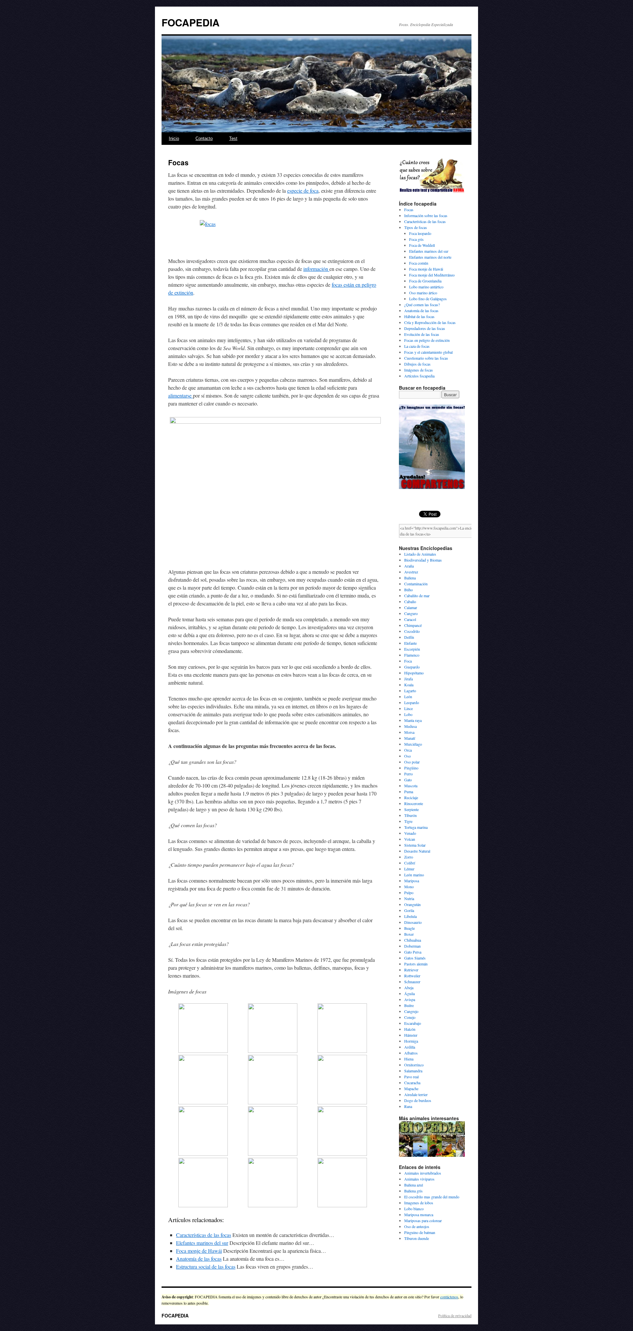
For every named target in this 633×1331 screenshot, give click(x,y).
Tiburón (410, 815)
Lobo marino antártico (426, 286)
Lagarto (410, 690)
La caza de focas (417, 346)
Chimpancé (413, 625)
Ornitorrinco (414, 1064)
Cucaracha (412, 1082)
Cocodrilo (412, 631)
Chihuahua (412, 940)
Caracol (410, 619)
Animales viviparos (419, 1179)
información (316, 268)
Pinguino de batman (419, 1232)
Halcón (409, 1029)
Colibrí (409, 862)
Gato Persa (412, 952)
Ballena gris (413, 1190)
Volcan (409, 839)
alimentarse (180, 395)
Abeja (408, 987)
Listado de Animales (420, 554)
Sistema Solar (415, 845)
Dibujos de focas (417, 364)
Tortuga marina (416, 827)
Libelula (410, 916)
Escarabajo (412, 1023)
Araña (409, 565)
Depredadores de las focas (424, 328)
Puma (408, 791)
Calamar (410, 607)
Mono (409, 886)
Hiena (408, 1058)
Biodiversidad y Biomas (423, 560)
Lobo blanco (414, 1208)
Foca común (418, 263)
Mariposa (411, 880)
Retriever (411, 969)
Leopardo (411, 702)
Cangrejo (411, 1011)
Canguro (411, 613)
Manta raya (413, 720)
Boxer (409, 934)
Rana (408, 1106)
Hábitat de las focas (419, 316)
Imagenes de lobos (418, 1202)
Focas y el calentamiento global (428, 352)
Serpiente (411, 809)
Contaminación (416, 583)
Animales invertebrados (422, 1173)
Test (233, 138)
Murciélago (413, 744)
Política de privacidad (454, 1315)
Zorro (408, 857)
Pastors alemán (416, 963)
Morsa (409, 732)
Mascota (410, 785)
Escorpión (412, 649)
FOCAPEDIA (191, 22)
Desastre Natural (417, 851)
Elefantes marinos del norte (430, 257)
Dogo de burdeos (417, 1100)
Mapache (411, 1088)
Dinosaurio (413, 922)
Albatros (411, 1052)
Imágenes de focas (418, 370)
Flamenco (411, 655)
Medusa (410, 726)
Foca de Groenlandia (425, 280)
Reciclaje (411, 797)
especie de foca (302, 190)
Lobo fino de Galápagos (428, 298)
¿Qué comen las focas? (422, 304)
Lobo (408, 714)
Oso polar (412, 761)
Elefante (410, 643)
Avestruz (411, 571)
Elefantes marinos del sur (202, 1242)
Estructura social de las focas (205, 1266)
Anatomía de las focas (199, 1258)
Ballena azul (413, 1184)
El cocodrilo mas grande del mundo (431, 1196)
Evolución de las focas (421, 334)
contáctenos (449, 1296)
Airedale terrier (416, 1094)
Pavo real (411, 1076)
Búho (408, 589)
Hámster (410, 1035)
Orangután (412, 904)
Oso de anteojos (416, 1226)
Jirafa (408, 678)
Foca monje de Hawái (199, 1250)
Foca (408, 661)
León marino (414, 874)
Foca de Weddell (422, 245)
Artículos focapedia (419, 375)
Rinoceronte (413, 803)
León (408, 696)
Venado (410, 833)
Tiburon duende (416, 1238)
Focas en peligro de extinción (427, 340)
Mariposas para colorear (423, 1220)
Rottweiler (412, 975)
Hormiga (411, 1041)
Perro (408, 773)
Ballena (410, 577)
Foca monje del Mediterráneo (432, 274)
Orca (408, 750)
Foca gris (416, 239)
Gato (408, 779)
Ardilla (409, 1047)
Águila (409, 993)
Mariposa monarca (418, 1214)
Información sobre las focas (425, 215)
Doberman (412, 946)
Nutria (409, 898)
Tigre (408, 821)
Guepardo (412, 666)
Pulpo (408, 892)
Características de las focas (203, 1234)
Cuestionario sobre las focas (426, 358)
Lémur (409, 868)
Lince (408, 708)
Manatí (409, 738)
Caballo (410, 601)
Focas (408, 209)
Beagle (409, 928)
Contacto (204, 138)
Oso (407, 756)
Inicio (174, 138)
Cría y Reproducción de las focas (430, 322)
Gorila (409, 910)
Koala (408, 684)
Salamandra (413, 1070)
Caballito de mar (417, 595)
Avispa (409, 999)
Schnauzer (412, 981)
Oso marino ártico (423, 292)
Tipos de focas (415, 227)
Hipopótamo (414, 672)
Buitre (409, 1005)
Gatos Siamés (415, 957)
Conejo (409, 1017)
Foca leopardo (420, 233)
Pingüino (411, 767)
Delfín (409, 637)
